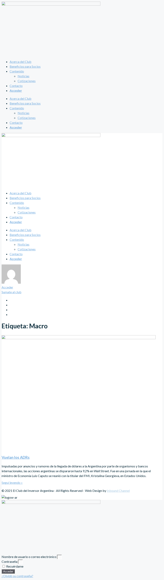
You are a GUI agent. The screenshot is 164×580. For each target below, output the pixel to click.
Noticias (23, 76)
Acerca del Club (20, 62)
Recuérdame (14, 566)
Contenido (17, 71)
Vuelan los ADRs (16, 457)
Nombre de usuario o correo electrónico (29, 557)
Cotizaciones (27, 81)
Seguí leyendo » (12, 482)
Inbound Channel (118, 490)
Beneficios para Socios (25, 66)
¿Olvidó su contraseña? (17, 576)
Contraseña (9, 561)
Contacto (16, 86)
